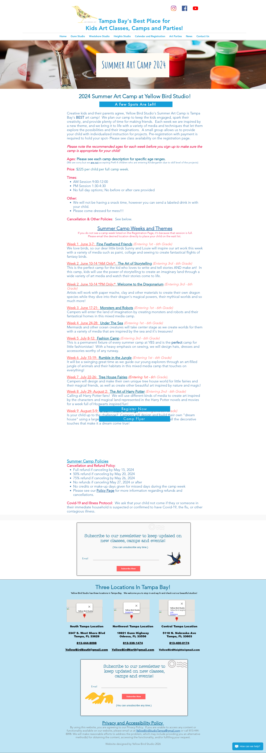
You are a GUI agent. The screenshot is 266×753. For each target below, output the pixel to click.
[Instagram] (173, 8)
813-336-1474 (133, 643)
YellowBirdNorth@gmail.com (133, 649)
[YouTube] (195, 8)
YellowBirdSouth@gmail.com (86, 649)
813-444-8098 (87, 643)
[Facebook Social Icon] (184, 8)
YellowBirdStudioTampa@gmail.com (158, 730)
